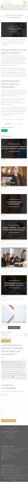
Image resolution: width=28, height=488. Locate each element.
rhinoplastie (4, 41)
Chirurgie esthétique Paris (10, 7)
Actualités (20, 7)
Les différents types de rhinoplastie (10, 217)
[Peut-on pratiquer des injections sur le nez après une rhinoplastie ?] (14, 148)
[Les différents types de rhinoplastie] (14, 204)
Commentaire (4, 394)
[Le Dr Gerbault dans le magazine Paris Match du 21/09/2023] (14, 176)
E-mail (2, 414)
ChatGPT (4, 130)
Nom (2, 408)
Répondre (24, 359)
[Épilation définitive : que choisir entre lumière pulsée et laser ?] (14, 229)
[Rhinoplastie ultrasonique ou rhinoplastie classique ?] (14, 285)
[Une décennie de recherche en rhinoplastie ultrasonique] (14, 257)
